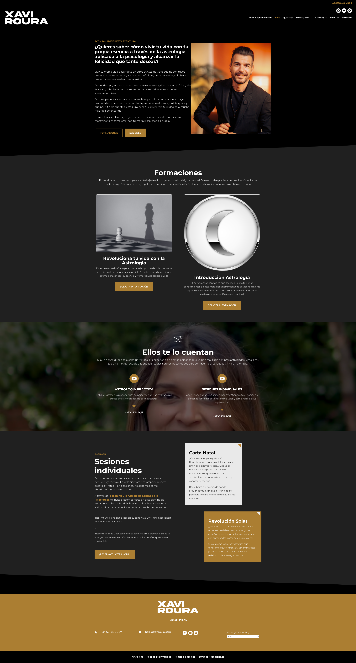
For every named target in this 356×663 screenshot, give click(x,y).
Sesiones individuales (222, 389)
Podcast (334, 18)
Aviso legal (138, 656)
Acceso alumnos (342, 3)
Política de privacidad (158, 656)
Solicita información (134, 286)
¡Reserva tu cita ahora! (114, 554)
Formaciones (303, 18)
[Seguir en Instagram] (338, 10)
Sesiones (319, 18)
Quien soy (288, 18)
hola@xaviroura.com (158, 631)
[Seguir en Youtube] (344, 10)
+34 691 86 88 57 (111, 631)
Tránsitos (347, 18)
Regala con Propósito (260, 18)
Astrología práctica (134, 389)
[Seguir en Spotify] (349, 10)
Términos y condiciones (210, 656)
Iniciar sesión (178, 620)
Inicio (277, 18)
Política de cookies (184, 656)
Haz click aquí (134, 412)
